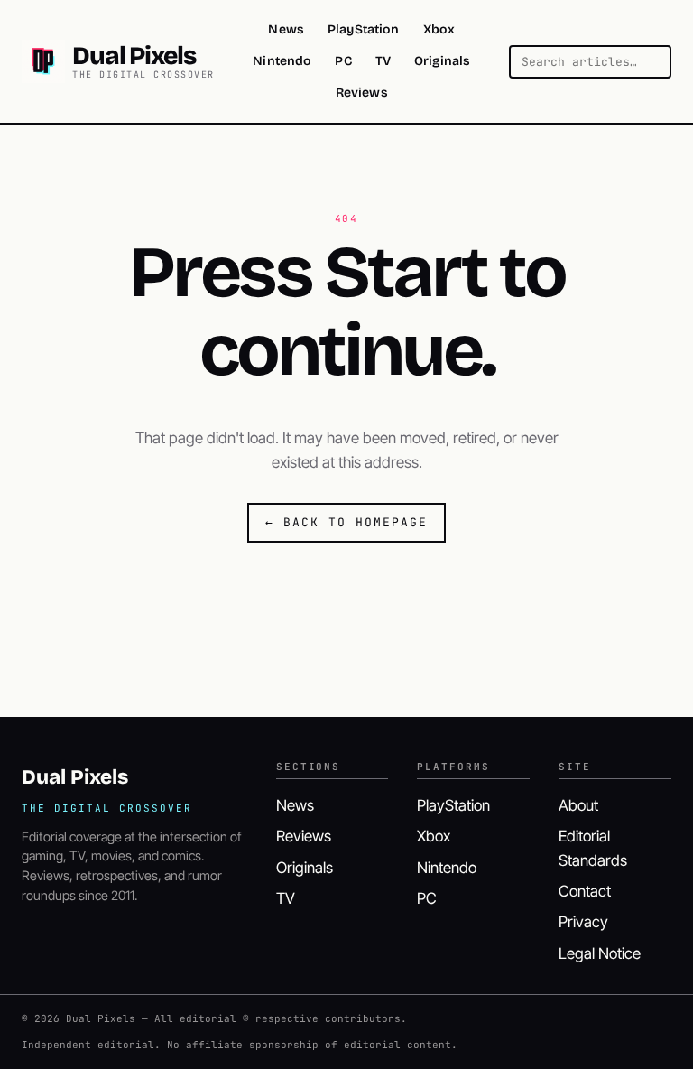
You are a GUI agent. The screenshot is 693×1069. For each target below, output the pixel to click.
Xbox (439, 29)
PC (343, 61)
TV (383, 61)
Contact (585, 891)
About (578, 805)
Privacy (583, 922)
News (286, 29)
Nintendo (282, 61)
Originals (442, 61)
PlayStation (364, 29)
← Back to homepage (346, 522)
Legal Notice (600, 953)
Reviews (362, 92)
